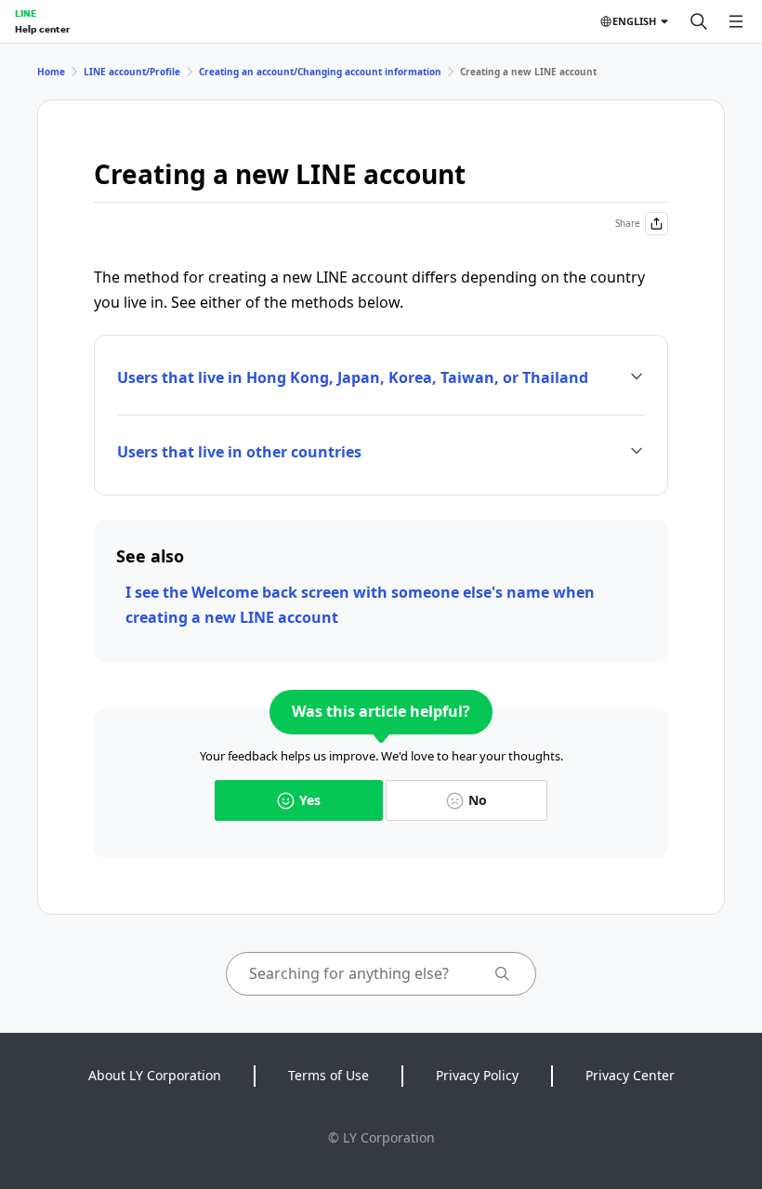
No (477, 800)
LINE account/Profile (132, 71)
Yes (310, 800)
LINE (25, 13)
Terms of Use (328, 1075)
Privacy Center (630, 1075)
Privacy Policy (477, 1075)
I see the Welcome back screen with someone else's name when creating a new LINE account (360, 605)
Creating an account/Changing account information (320, 71)
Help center (42, 28)
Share (627, 223)
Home (51, 71)
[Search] (698, 21)
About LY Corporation (154, 1075)
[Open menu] (736, 21)
